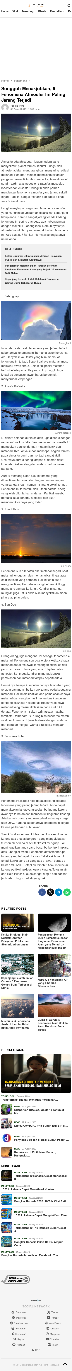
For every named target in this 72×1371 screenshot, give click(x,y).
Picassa (20, 1344)
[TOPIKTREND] (36, 5)
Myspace (55, 1334)
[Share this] (42, 892)
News (17, 1106)
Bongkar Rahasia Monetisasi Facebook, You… (31, 1255)
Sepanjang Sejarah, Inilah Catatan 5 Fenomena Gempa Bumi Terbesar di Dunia (32, 280)
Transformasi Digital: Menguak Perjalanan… (29, 1099)
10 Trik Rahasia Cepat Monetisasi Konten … (29, 1189)
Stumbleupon (21, 1323)
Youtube (54, 1339)
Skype (20, 1339)
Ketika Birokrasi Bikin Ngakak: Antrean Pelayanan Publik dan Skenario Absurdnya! (33, 257)
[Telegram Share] (58, 892)
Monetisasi (20, 1172)
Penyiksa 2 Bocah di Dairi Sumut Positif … (41, 1139)
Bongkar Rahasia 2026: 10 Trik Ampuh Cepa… (38, 1243)
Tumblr (54, 1317)
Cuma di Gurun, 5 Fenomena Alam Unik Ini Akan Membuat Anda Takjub (53, 1024)
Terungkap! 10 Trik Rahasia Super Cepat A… (40, 1229)
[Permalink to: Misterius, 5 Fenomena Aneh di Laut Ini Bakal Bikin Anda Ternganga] (17, 1006)
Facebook (21, 1312)
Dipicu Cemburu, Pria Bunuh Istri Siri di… (41, 1125)
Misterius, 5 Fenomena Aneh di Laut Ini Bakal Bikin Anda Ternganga (15, 1024)
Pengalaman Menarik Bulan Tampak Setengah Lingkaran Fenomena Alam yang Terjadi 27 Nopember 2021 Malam (35, 269)
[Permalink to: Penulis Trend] (5, 107)
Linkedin (54, 1328)
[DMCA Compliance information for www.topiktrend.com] (15, 1279)
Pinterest (21, 1317)
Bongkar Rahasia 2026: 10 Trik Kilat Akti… (41, 1201)
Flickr (55, 1344)
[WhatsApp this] (67, 892)
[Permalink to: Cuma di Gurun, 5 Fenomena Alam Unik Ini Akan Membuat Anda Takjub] (54, 1005)
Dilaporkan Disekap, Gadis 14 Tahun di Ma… (39, 1111)
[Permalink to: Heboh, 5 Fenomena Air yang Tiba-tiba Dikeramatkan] (54, 965)
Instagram (21, 1328)
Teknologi (7, 1096)
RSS (37, 1350)
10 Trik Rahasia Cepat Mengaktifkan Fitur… (42, 1215)
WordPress (55, 1323)
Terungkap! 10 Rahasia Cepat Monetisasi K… (40, 1177)
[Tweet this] (50, 892)
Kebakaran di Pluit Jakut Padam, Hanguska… (35, 1153)
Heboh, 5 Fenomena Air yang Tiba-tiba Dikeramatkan (52, 983)
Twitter (54, 1312)
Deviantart (20, 1334)
